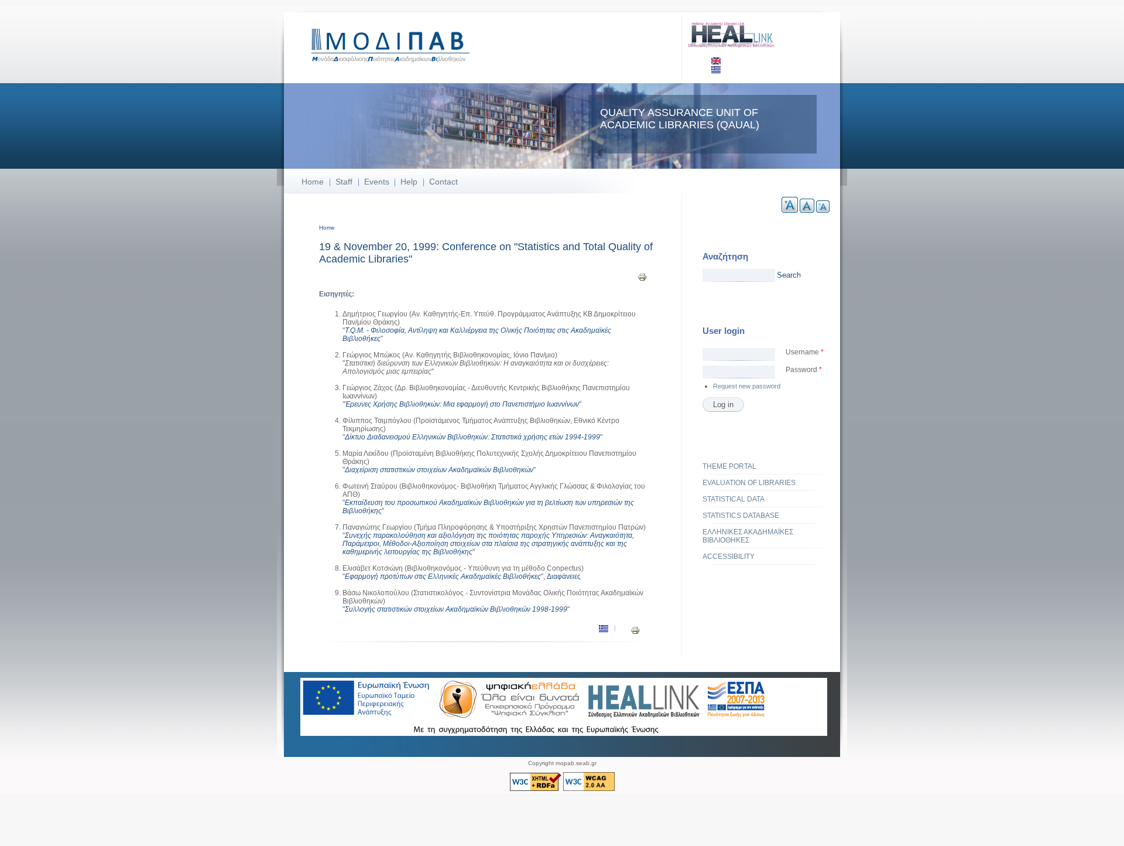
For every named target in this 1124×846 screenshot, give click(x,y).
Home (312, 181)
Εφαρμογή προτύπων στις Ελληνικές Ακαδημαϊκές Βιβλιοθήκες (443, 576)
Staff (343, 181)
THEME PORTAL (729, 466)
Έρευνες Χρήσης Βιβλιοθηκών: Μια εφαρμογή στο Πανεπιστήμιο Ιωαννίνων (462, 404)
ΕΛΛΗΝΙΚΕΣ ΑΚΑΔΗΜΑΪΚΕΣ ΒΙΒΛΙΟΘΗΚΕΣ (747, 536)
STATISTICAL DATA (733, 499)
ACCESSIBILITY (728, 556)
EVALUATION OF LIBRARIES (749, 483)
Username (805, 352)
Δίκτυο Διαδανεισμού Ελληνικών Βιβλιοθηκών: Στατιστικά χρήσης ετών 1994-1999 (472, 437)
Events (376, 181)
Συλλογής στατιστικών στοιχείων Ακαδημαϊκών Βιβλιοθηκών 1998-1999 (456, 609)
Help (408, 181)
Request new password (746, 386)
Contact (443, 181)
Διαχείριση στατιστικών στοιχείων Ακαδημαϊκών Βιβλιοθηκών (439, 470)
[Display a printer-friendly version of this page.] (642, 276)
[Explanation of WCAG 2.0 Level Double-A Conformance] (589, 789)
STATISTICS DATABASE (740, 515)
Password (804, 370)
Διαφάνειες (564, 576)
